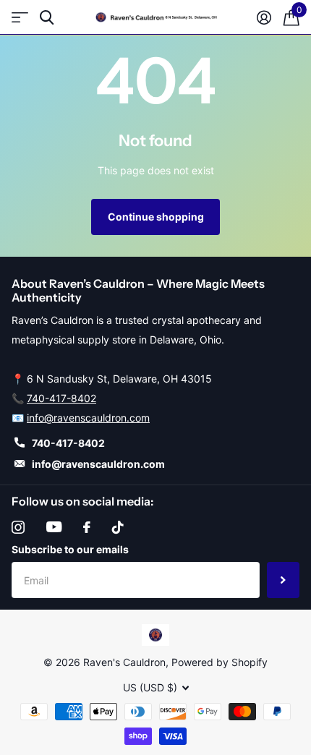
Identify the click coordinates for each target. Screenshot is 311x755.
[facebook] (86, 527)
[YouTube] (53, 526)
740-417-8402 (61, 398)
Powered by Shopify (219, 662)
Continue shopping (156, 216)
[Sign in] (263, 17)
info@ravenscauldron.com (88, 417)
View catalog (20, 18)
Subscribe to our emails (70, 549)
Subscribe (283, 580)
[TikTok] (118, 527)
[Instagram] (18, 527)
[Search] (47, 17)
